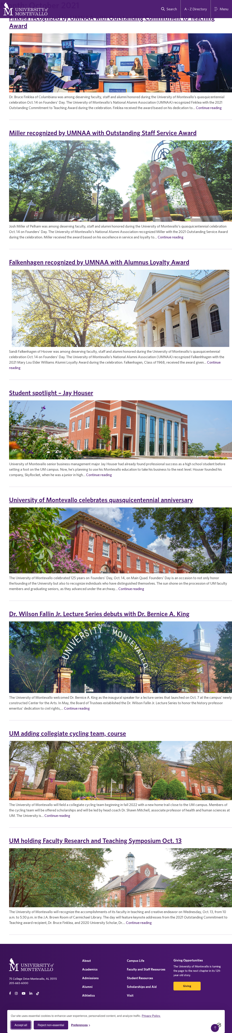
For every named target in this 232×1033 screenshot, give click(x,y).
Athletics (88, 995)
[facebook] (10, 993)
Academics (90, 969)
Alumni (87, 987)
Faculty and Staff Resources (146, 969)
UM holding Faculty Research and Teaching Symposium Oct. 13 (95, 840)
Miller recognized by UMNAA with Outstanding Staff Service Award (102, 133)
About (86, 961)
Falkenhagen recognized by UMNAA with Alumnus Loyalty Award (99, 262)
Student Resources (140, 978)
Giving (187, 986)
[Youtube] (23, 993)
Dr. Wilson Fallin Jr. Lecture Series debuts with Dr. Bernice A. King (99, 614)
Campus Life (135, 961)
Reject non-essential (51, 1025)
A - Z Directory (195, 9)
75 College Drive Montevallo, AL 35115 (33, 978)
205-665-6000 (18, 983)
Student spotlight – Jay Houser (51, 393)
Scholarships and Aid (142, 987)
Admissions (90, 978)
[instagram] (16, 993)
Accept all (20, 1025)
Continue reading (209, 108)
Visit (130, 995)
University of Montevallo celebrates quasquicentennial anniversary (101, 500)
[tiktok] (37, 993)
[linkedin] (30, 993)
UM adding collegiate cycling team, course (67, 733)
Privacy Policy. (151, 1016)
